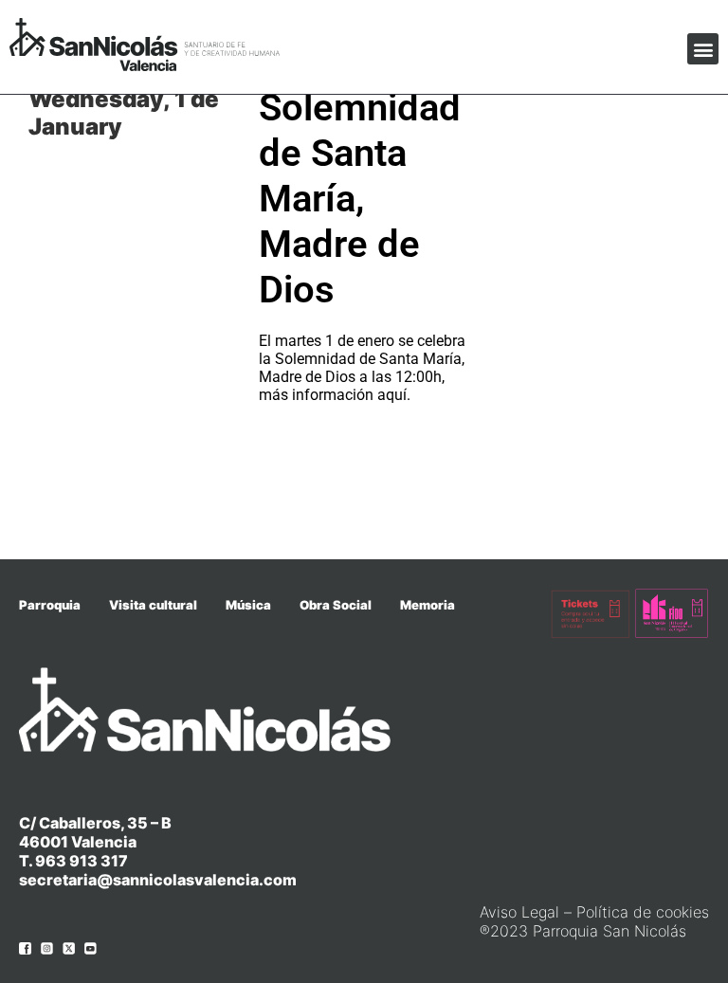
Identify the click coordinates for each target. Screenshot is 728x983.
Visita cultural (153, 604)
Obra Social (336, 604)
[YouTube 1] (90, 948)
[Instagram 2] (47, 948)
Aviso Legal (519, 911)
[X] (69, 948)
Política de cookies (642, 911)
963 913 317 (81, 860)
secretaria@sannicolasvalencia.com (158, 879)
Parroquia (50, 604)
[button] (703, 48)
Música (248, 604)
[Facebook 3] (25, 948)
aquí (392, 395)
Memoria (427, 604)
